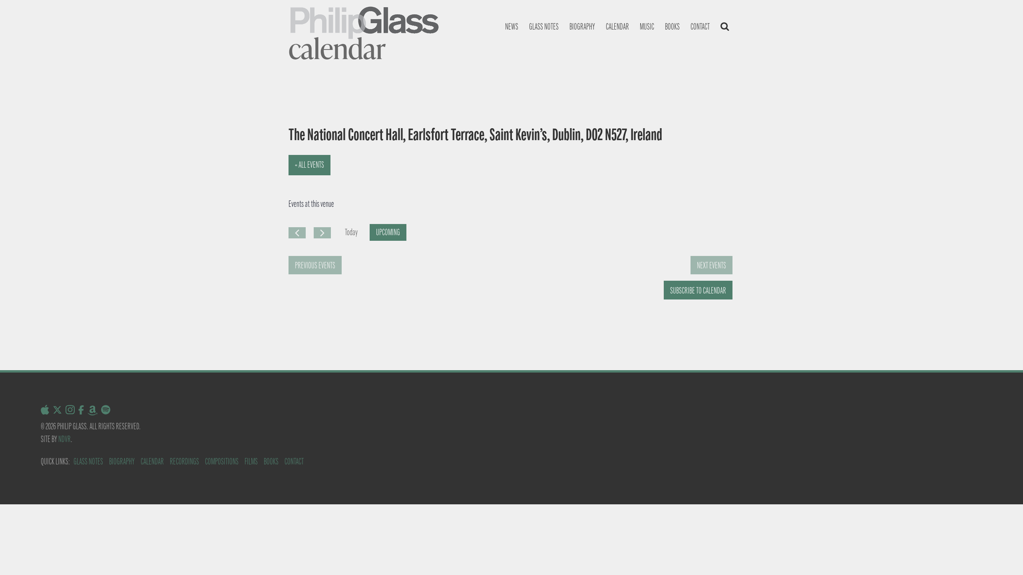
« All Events (309, 165)
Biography (582, 27)
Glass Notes (88, 461)
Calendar (617, 27)
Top (1004, 556)
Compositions (222, 461)
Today (351, 232)
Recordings (184, 461)
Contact (700, 27)
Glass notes (544, 27)
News (511, 27)
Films (251, 461)
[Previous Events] (297, 232)
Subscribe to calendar (698, 290)
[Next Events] (322, 232)
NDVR (64, 439)
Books (672, 27)
